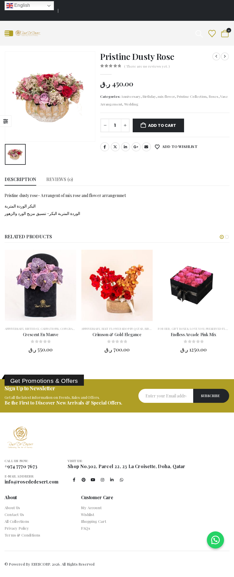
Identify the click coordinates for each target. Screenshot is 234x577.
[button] (199, 34)
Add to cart (162, 125)
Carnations (50, 329)
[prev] (216, 56)
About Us (12, 507)
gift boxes (180, 329)
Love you (197, 329)
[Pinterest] (83, 480)
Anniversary (130, 96)
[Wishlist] (212, 33)
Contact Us (14, 514)
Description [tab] (20, 179)
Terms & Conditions (23, 535)
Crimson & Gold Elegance (116, 334)
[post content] (40, 285)
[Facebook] (74, 480)
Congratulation (74, 329)
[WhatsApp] (121, 480)
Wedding (131, 104)
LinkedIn (125, 146)
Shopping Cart (93, 521)
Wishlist (87, 514)
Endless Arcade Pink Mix (193, 334)
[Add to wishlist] (67, 258)
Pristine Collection (192, 96)
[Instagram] (102, 480)
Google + (136, 146)
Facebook (104, 146)
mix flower (166, 96)
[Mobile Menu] (9, 33)
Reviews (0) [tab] (59, 179)
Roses (214, 96)
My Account (91, 507)
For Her (164, 329)
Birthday (149, 96)
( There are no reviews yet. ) (147, 66)
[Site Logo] (28, 33)
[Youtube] (93, 480)
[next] (225, 56)
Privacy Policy (17, 528)
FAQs (85, 528)
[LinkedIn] (112, 480)
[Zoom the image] (20, 430)
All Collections (17, 521)
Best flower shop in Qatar (122, 329)
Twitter (115, 146)
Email (146, 146)
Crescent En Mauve (40, 334)
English (21, 5)
